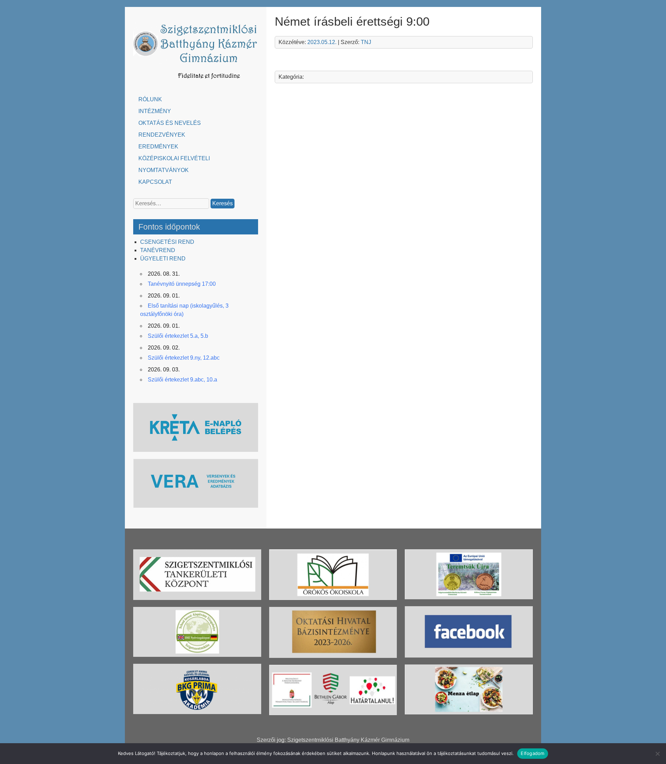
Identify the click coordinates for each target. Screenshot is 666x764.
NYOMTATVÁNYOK (163, 170)
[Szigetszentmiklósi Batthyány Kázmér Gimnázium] (195, 82)
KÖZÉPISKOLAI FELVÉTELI (174, 158)
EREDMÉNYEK (158, 146)
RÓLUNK (150, 99)
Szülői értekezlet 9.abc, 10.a (182, 380)
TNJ (366, 42)
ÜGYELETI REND (163, 258)
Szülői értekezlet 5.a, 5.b (178, 336)
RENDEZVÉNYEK (161, 135)
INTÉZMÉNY (154, 111)
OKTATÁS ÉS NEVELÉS (169, 123)
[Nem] (657, 753)
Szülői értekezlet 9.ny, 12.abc (184, 358)
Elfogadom (532, 753)
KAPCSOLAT (155, 182)
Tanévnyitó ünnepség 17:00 (182, 284)
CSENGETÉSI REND (167, 242)
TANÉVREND (157, 250)
